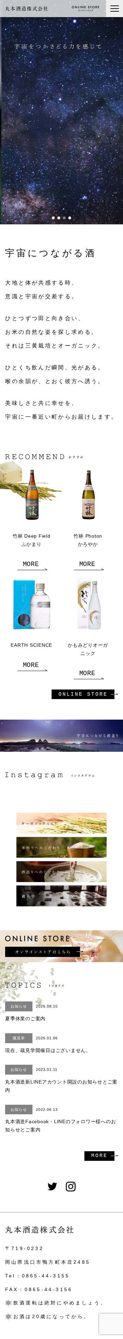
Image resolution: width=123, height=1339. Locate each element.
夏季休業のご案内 (31, 1012)
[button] (53, 217)
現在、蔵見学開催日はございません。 (48, 1044)
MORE (31, 564)
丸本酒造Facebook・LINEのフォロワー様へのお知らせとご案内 (60, 1119)
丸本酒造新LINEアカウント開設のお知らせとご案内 (61, 1079)
